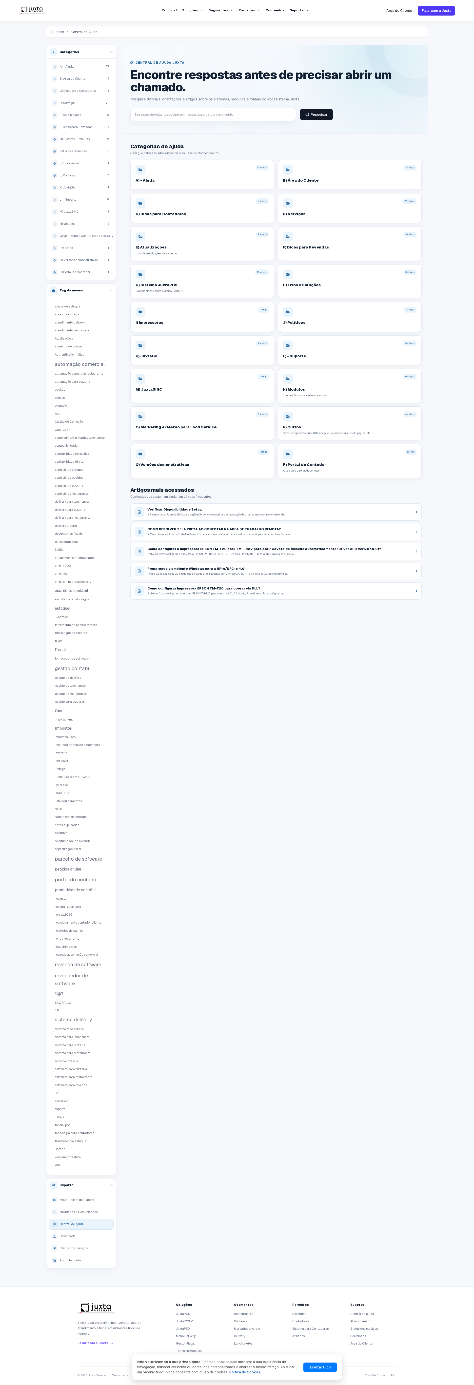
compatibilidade (66, 446)
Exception (62, 617)
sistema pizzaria (66, 1061)
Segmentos (218, 10)
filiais (58, 641)
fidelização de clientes (71, 633)
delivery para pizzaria (70, 510)
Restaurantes (243, 1314)
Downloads (358, 1336)
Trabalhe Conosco (376, 1375)
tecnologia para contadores (74, 1133)
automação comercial (80, 364)
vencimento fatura (68, 1157)
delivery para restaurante (73, 518)
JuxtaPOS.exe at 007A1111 (72, 777)
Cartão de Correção (69, 422)
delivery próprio (66, 526)
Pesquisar (319, 114)
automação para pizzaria (72, 382)
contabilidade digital (69, 462)
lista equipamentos (68, 801)
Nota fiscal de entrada (71, 817)
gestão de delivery (68, 678)
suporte (60, 1109)
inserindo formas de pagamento (77, 745)
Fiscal (60, 649)
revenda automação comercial (76, 955)
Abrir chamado (360, 1321)
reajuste (60, 899)
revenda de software (78, 964)
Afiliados (298, 1336)
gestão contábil (73, 668)
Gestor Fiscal (185, 1344)
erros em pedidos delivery (73, 582)
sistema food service (69, 1029)
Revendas (299, 1314)
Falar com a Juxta (436, 10)
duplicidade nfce (67, 542)
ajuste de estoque (67, 306)
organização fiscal (68, 849)
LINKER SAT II (64, 793)
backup (60, 390)
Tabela (59, 1117)
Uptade (60, 1149)
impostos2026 (65, 737)
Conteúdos (275, 10)
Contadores (300, 1321)
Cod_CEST (63, 430)
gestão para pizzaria (69, 702)
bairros (60, 398)
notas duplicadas (67, 825)
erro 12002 (63, 566)
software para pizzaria (71, 1069)
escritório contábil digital (72, 599)
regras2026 (63, 915)
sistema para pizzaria (70, 1045)
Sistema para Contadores (310, 1329)
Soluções (190, 10)
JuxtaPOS (183, 1314)
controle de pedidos (69, 478)
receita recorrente (68, 907)
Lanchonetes (243, 1344)
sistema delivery (73, 1019)
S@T (59, 994)
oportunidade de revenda (73, 841)
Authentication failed (69, 355)
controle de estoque (69, 470)
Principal (169, 10)
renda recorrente (67, 939)
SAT (57, 1010)
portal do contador (76, 879)
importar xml (64, 719)
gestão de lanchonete (70, 686)
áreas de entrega (67, 314)
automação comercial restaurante (79, 374)
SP (57, 1093)
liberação (61, 785)
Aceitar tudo (320, 1367)
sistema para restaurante (73, 1053)
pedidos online (68, 869)
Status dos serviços (364, 1329)
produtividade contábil (75, 889)
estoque (62, 608)
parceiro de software (78, 859)
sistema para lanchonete (72, 1037)
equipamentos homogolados (75, 558)
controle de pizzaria (69, 486)
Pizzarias (240, 1321)
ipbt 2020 (62, 761)
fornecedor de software (72, 659)
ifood (59, 710)
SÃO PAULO (63, 1003)
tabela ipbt (62, 1125)
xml (57, 1165)
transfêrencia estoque (70, 1141)
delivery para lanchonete (72, 502)
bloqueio (61, 406)
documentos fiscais (68, 534)
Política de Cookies (244, 1372)
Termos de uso (121, 1375)
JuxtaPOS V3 (185, 1321)
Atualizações (64, 339)
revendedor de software (71, 979)
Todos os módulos (188, 1351)
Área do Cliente (399, 10)
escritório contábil (71, 590)
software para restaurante (73, 1077)
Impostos (63, 728)
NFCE (59, 809)
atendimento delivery (70, 322)
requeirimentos (66, 947)
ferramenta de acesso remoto (76, 625)
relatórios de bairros (69, 931)
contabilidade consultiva (72, 454)
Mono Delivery (186, 1336)
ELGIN (59, 550)
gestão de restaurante (71, 694)
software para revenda (71, 1085)
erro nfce (61, 574)
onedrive (61, 833)
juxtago (60, 769)
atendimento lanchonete (72, 330)
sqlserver (61, 1101)
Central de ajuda (362, 1314)
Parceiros (247, 10)
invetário (61, 753)
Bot (57, 414)
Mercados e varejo (247, 1329)
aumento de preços (68, 346)
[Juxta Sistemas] (96, 1309)
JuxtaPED (183, 1329)
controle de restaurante (72, 494)
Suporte (297, 10)
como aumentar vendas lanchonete (80, 438)
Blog (393, 1375)
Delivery (239, 1336)
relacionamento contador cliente (78, 923)
